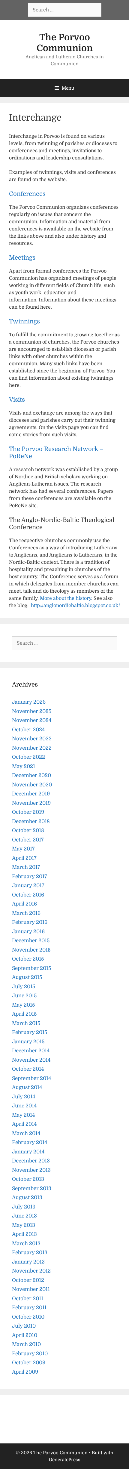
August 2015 (27, 977)
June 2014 (24, 1106)
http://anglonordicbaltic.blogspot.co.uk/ (75, 605)
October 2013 (28, 1179)
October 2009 (28, 1363)
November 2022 (32, 748)
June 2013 (24, 1216)
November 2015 (31, 950)
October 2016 (28, 895)
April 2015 (24, 1014)
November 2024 (32, 720)
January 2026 (29, 702)
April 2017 (24, 858)
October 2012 (28, 1280)
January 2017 (28, 885)
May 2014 (23, 1115)
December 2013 (31, 1161)
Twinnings (24, 321)
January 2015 (28, 1042)
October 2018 (28, 830)
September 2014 (31, 1078)
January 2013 (28, 1262)
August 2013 (27, 1197)
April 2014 (24, 1124)
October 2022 (28, 757)
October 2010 (28, 1317)
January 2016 (28, 931)
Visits (17, 399)
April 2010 (24, 1335)
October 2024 (28, 730)
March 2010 (26, 1344)
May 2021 (23, 766)
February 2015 (29, 1032)
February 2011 (29, 1307)
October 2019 (28, 812)
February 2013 (29, 1252)
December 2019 (31, 794)
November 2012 (31, 1271)
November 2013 (31, 1170)
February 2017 (29, 876)
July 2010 (24, 1326)
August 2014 (27, 1087)
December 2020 (31, 775)
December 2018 (31, 821)
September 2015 (31, 968)
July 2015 (23, 986)
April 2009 (25, 1372)
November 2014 (31, 1060)
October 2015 (28, 959)
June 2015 (24, 995)
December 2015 (31, 940)
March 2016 (26, 913)
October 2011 (27, 1298)
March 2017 (26, 867)
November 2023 (32, 739)
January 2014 (28, 1152)
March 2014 (26, 1133)
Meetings (22, 257)
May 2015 (23, 1005)
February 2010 (30, 1353)
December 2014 (31, 1051)
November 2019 (31, 803)
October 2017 (28, 840)
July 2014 (23, 1097)
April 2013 (24, 1234)
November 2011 (31, 1289)
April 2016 (24, 904)
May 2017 (23, 849)
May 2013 (23, 1225)
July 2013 (23, 1207)
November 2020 (32, 785)
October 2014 (28, 1069)
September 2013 (31, 1188)
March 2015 (26, 1023)
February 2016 (29, 922)
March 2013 (26, 1243)
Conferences (27, 193)
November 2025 (31, 711)
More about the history (65, 598)
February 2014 (29, 1142)
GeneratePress (64, 1459)
